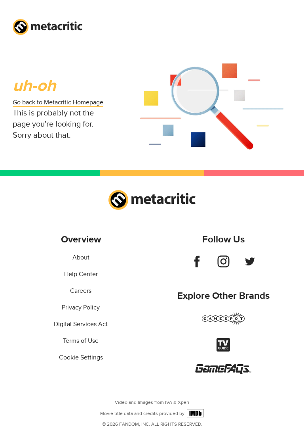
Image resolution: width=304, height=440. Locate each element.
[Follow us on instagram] (223, 265)
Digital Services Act (81, 324)
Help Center (81, 274)
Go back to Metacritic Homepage (58, 102)
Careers (80, 291)
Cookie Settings (81, 357)
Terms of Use (81, 341)
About (80, 257)
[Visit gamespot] (223, 323)
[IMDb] (195, 413)
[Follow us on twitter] (250, 265)
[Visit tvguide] (223, 350)
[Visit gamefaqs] (223, 372)
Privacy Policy (81, 307)
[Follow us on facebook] (197, 265)
